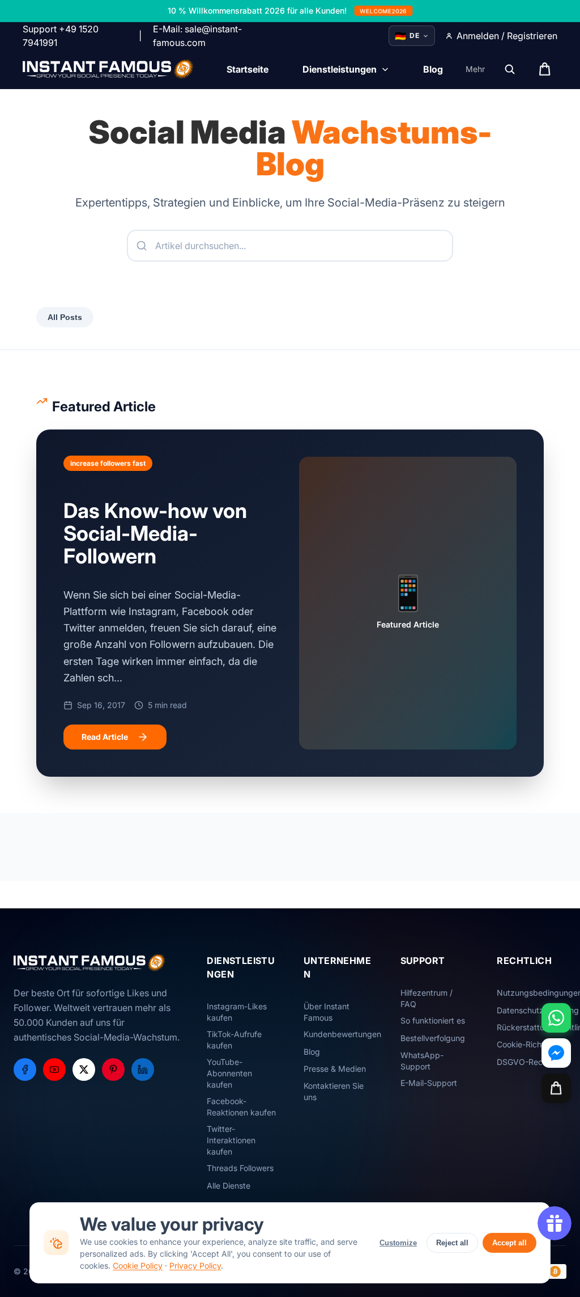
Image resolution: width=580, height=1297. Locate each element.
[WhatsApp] (556, 1018)
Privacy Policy (195, 1265)
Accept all (509, 1243)
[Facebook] (25, 1069)
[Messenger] (556, 1053)
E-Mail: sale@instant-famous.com (197, 35)
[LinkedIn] (142, 1069)
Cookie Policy (138, 1265)
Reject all (452, 1243)
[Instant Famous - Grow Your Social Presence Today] (108, 69)
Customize (398, 1243)
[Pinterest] (113, 1069)
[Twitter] (83, 1069)
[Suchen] (509, 69)
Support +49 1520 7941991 (61, 35)
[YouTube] (54, 1069)
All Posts (65, 317)
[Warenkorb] (556, 1088)
